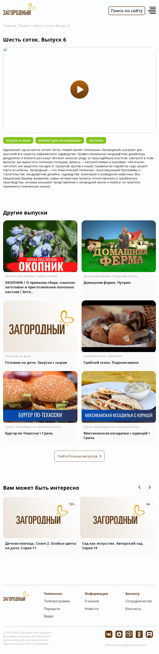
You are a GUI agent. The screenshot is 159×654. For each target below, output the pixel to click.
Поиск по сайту (127, 10)
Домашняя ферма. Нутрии (107, 282)
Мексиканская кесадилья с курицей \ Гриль (117, 435)
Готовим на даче (18, 356)
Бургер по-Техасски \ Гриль (29, 433)
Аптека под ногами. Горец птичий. (31, 276)
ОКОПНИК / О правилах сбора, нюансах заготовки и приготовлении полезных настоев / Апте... (40, 287)
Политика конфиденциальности (125, 645)
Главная (9, 25)
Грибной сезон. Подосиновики (111, 362)
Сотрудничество (138, 601)
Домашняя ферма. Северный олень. (111, 276)
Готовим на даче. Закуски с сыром (36, 362)
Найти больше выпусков (78, 456)
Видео (24, 25)
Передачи (52, 608)
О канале (92, 601)
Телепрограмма (57, 601)
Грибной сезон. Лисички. (103, 356)
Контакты (133, 608)
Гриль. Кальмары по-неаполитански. (33, 427)
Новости (92, 608)
